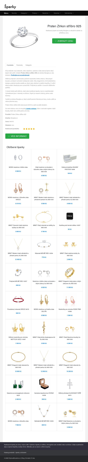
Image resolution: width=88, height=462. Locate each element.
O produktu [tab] (10, 65)
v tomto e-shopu (31, 108)
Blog (23, 458)
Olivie (24, 447)
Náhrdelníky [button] (69, 13)
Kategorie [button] (24, 13)
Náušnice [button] (45, 13)
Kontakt (27, 458)
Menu (6, 13)
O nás (33, 458)
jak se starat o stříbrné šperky (41, 447)
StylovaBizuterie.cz (15, 458)
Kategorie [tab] (29, 65)
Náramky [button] (57, 13)
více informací (18, 136)
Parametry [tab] (19, 65)
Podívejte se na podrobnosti (20, 75)
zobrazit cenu (65, 40)
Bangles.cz (66, 31)
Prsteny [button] (34, 13)
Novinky (14, 13)
